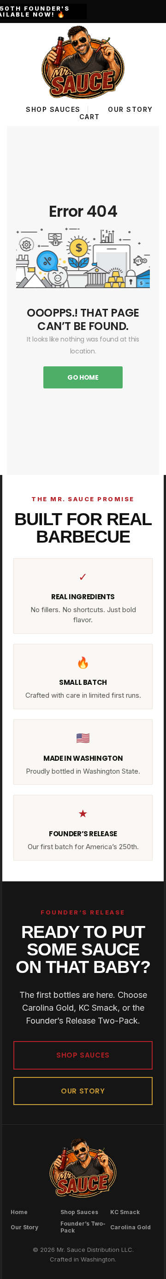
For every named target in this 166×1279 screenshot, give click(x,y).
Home (19, 1212)
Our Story (24, 1227)
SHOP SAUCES (83, 1055)
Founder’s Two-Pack (83, 1227)
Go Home (83, 377)
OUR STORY (83, 1091)
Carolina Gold (130, 1227)
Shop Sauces (79, 1212)
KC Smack (125, 1212)
